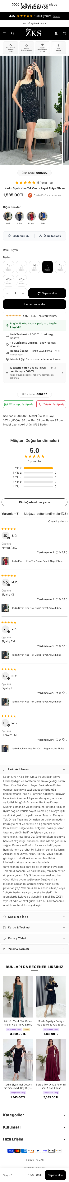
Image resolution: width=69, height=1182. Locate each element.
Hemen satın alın (34, 304)
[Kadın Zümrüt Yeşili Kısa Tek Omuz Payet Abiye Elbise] (8, 216)
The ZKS (39, 1159)
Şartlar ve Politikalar (34, 1167)
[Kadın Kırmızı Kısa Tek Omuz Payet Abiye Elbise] (31, 216)
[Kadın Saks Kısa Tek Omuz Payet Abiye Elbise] (43, 216)
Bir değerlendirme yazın (34, 502)
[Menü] (4, 33)
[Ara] (12, 33)
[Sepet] (64, 33)
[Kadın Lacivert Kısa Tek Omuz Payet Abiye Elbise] (19, 216)
